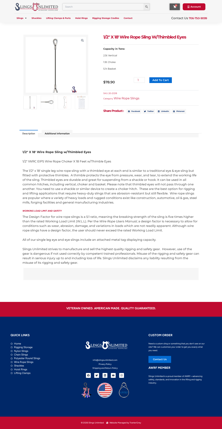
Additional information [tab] (57, 133)
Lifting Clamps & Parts (58, 18)
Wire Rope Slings (126, 98)
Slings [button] (20, 18)
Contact (128, 18)
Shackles (36, 18)
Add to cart (160, 80)
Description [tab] (28, 133)
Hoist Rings (81, 18)
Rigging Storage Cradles (105, 18)
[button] (82, 40)
